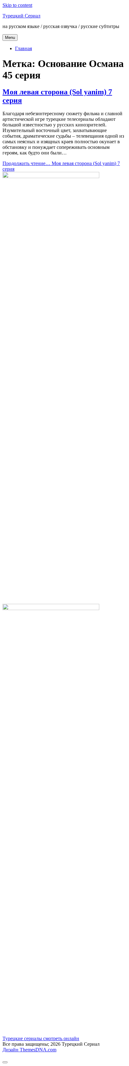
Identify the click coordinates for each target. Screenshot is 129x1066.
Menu (10, 37)
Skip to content (17, 5)
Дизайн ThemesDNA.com (29, 1049)
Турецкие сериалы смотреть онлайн (41, 1038)
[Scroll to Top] (5, 1062)
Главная (23, 48)
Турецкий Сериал (21, 15)
